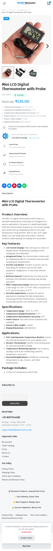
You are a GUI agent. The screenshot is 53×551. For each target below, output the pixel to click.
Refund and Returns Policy (13, 480)
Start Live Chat (34, 138)
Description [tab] (7, 193)
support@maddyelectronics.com (17, 430)
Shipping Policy (8, 472)
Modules (12, 10)
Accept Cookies (26, 538)
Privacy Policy (8, 469)
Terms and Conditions (11, 476)
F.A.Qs (4, 449)
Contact (5, 456)
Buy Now (26, 546)
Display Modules (23, 10)
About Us (6, 453)
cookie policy (26, 532)
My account (7, 442)
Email (4, 392)
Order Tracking (8, 445)
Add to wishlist (4, 127)
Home (4, 10)
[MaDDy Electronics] (26, 3)
